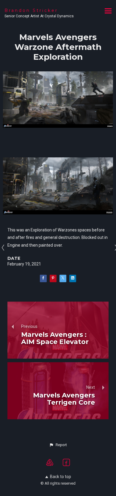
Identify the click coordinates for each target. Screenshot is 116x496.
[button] (58, 445)
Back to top (60, 476)
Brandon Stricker (31, 10)
